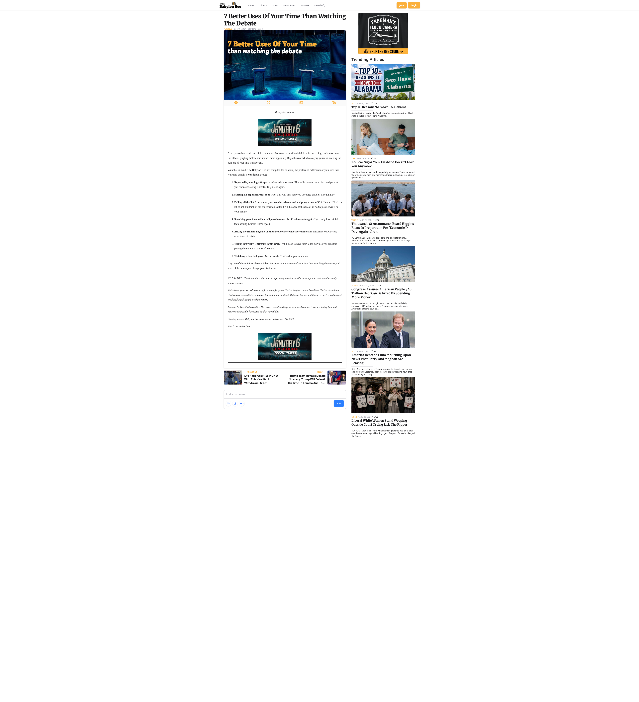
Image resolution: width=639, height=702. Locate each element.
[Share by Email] (301, 102)
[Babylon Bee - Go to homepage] (230, 5)
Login (414, 5)
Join (401, 5)
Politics (228, 28)
